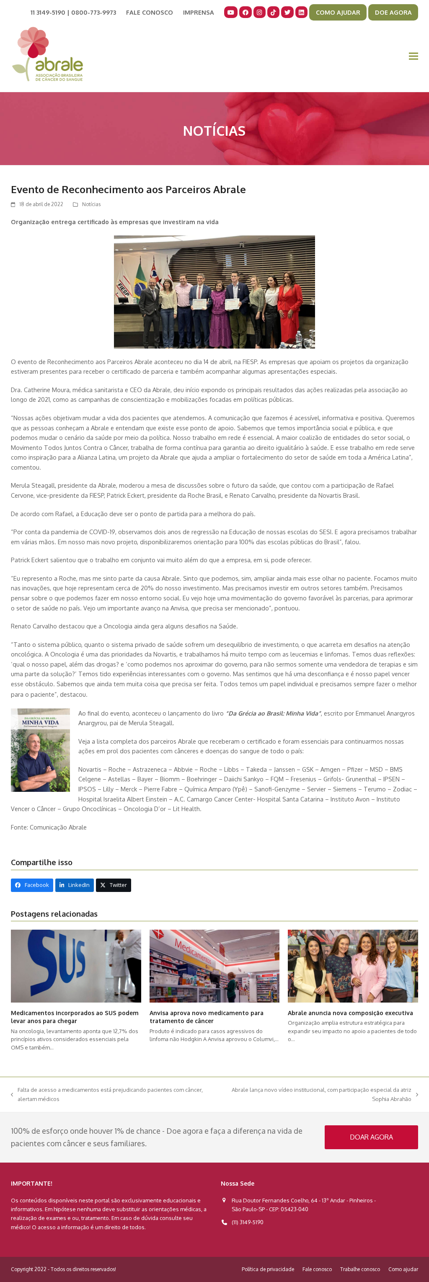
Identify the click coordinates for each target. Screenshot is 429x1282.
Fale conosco (317, 1269)
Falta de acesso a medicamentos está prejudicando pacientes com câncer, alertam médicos (107, 1095)
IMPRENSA (198, 12)
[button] (413, 56)
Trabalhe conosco (360, 1269)
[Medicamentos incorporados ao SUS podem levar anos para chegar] (76, 965)
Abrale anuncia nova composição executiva (350, 1012)
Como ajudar (403, 1269)
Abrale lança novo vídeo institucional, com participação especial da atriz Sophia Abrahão (316, 1095)
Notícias (91, 204)
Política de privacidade (268, 1269)
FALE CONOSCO (149, 12)
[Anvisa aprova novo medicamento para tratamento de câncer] (215, 965)
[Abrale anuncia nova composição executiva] (353, 965)
